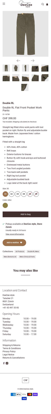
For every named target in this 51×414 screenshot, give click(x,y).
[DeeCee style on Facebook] (4, 363)
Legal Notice (8, 354)
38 (36, 193)
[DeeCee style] (25, 4)
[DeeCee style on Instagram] (7, 363)
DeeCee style (28, 389)
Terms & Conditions (12, 348)
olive (5, 205)
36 (30, 193)
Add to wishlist (13, 242)
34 (24, 193)
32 (11, 193)
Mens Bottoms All (10, 257)
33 (17, 193)
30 (5, 193)
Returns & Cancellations (14, 357)
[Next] (33, 61)
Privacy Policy (9, 351)
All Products (20, 251)
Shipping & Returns (11, 345)
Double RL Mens (33, 251)
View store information (15, 234)
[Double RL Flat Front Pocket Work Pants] (26, 34)
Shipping (16, 122)
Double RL (8, 103)
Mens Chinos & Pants (27, 257)
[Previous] (18, 61)
